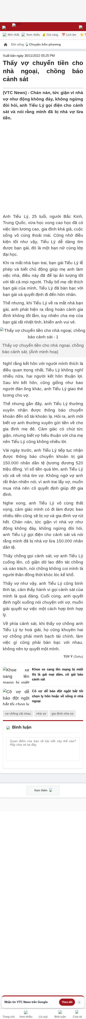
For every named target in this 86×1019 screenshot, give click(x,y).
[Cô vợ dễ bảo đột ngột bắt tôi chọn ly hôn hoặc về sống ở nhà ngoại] (16, 697)
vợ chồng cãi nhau (18, 713)
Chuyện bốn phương (45, 44)
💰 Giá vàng (50, 34)
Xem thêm (41, 790)
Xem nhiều (32, 34)
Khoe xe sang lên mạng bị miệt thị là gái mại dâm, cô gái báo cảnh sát (57, 674)
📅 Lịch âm (69, 34)
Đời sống (18, 44)
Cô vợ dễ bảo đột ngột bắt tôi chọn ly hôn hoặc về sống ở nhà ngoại (57, 696)
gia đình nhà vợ (62, 713)
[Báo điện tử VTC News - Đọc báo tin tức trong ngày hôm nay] (27, 26)
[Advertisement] (43, 164)
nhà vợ (41, 713)
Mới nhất (13, 34)
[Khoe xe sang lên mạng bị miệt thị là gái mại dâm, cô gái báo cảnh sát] (16, 675)
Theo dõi (67, 1002)
